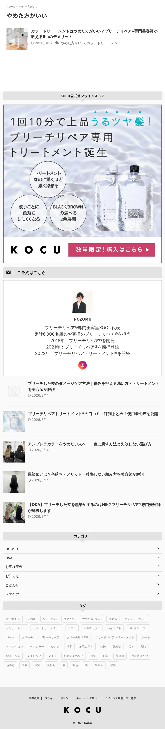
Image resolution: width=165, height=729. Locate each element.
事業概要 (34, 698)
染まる (52, 655)
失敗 (103, 646)
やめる (113, 619)
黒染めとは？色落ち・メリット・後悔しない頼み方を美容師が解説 (86, 474)
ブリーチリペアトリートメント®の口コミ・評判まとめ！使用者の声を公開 (93, 413)
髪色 (75, 665)
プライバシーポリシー (58, 698)
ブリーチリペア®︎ (77, 637)
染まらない (34, 655)
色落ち (10, 665)
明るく (145, 646)
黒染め (99, 665)
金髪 (37, 665)
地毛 (69, 646)
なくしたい (50, 619)
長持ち (51, 665)
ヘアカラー (37, 646)
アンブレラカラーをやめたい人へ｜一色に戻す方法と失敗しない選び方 (90, 444)
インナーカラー (16, 628)
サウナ (72, 628)
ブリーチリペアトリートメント (114, 637)
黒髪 (113, 665)
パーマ (10, 637)
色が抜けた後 (139, 655)
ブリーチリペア (50, 637)
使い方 (55, 646)
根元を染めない (73, 655)
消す (93, 655)
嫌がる (117, 646)
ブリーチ (27, 637)
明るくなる (13, 655)
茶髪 (24, 665)
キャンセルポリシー (87, 698)
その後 (31, 619)
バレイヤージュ (138, 628)
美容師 (120, 655)
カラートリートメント (104, 43)
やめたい (69, 619)
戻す (131, 646)
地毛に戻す (86, 646)
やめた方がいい (73, 43)
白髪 (106, 655)
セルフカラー (91, 628)
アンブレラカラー (135, 619)
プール (145, 637)
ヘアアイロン (14, 646)
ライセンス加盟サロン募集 (120, 698)
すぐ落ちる (13, 619)
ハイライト (114, 628)
